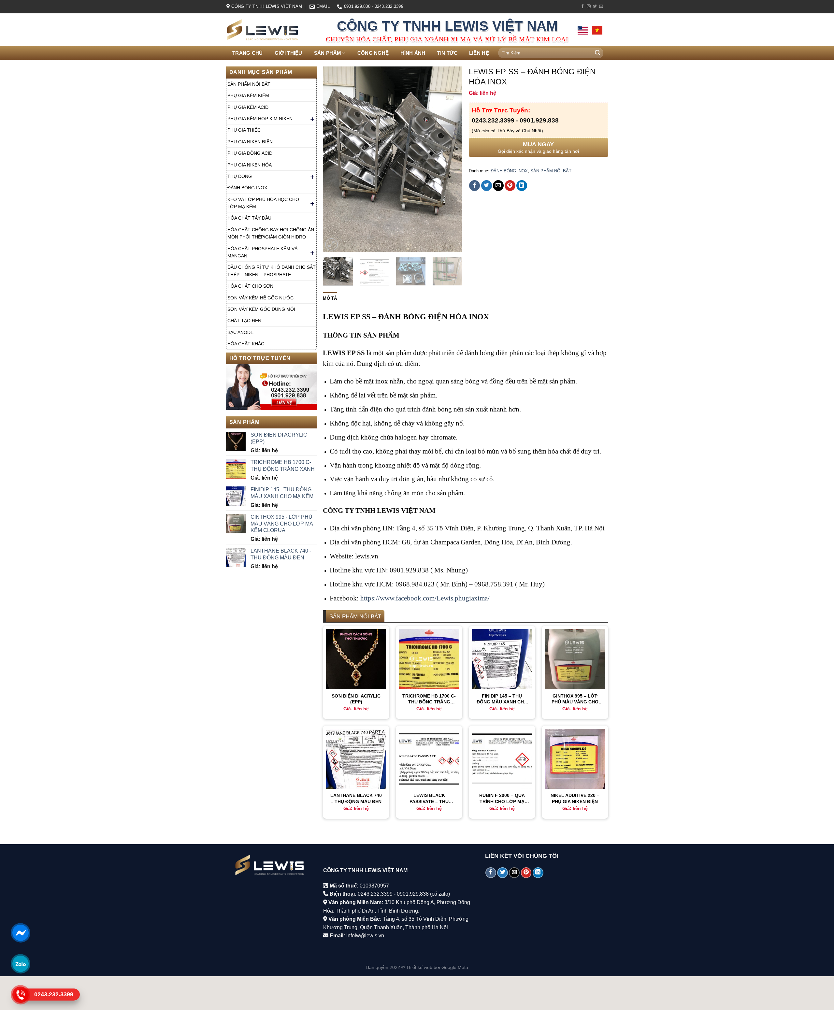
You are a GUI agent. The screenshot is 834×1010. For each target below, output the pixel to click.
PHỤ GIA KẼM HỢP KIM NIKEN (260, 118)
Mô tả (330, 298)
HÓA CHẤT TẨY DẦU (249, 218)
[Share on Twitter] (486, 185)
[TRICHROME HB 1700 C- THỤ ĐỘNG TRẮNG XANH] (429, 659)
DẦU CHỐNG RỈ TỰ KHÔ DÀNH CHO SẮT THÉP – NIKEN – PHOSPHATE (271, 271)
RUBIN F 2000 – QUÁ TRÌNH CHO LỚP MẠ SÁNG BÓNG (502, 798)
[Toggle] (312, 119)
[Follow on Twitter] (595, 6)
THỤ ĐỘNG (239, 176)
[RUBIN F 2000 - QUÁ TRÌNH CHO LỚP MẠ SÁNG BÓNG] (502, 759)
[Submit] (597, 53)
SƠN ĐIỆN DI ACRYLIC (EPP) (356, 699)
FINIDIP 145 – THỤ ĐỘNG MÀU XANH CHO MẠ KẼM (502, 699)
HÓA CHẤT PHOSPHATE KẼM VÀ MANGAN (262, 252)
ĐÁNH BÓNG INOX (247, 187)
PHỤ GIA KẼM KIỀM (248, 95)
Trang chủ (247, 53)
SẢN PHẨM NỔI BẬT (248, 84)
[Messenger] (20, 932)
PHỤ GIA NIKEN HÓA (249, 164)
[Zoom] (331, 244)
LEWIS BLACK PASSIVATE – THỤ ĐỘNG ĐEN (429, 798)
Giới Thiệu (288, 53)
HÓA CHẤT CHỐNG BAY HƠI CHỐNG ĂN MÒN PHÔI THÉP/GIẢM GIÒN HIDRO (270, 233)
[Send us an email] (601, 6)
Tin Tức (447, 53)
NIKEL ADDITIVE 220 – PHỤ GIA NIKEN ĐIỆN (575, 798)
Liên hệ (479, 53)
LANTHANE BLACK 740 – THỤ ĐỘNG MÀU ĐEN (356, 798)
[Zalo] (20, 963)
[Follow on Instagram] (589, 6)
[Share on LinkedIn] (521, 185)
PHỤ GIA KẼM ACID (247, 107)
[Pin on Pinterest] (510, 185)
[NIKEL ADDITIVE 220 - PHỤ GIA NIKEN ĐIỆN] (575, 759)
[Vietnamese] (597, 30)
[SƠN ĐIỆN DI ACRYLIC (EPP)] (356, 659)
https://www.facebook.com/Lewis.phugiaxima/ (425, 598)
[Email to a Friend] (498, 185)
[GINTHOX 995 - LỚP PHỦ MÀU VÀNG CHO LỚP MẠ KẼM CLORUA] (575, 659)
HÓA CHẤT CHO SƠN (250, 286)
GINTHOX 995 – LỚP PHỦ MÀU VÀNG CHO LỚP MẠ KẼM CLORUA (575, 699)
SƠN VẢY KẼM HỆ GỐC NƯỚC (260, 297)
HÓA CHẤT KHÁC (245, 343)
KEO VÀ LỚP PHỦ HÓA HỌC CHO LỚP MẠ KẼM (263, 203)
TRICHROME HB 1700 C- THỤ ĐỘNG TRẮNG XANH (429, 699)
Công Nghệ (373, 53)
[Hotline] (20, 994)
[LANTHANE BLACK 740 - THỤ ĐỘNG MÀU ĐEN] (356, 759)
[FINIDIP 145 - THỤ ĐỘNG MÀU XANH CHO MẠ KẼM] (502, 659)
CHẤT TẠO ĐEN (244, 320)
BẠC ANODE (240, 332)
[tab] (330, 298)
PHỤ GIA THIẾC (244, 130)
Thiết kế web (419, 967)
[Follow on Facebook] (582, 6)
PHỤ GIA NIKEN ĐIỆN (250, 141)
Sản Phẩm (327, 53)
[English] (582, 30)
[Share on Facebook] (474, 185)
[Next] (451, 159)
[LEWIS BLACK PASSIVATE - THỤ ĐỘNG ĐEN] (429, 759)
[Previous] (334, 159)
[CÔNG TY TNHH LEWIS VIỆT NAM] (271, 29)
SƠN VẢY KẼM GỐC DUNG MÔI (261, 309)
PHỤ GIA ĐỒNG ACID (249, 153)
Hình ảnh (412, 53)
